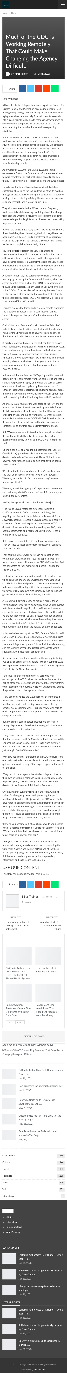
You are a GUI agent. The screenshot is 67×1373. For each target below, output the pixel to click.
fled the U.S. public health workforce (39, 697)
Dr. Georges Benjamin (36, 782)
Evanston (6, 1169)
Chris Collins (8, 325)
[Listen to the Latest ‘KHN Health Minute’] (48, 956)
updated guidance (36, 386)
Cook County (8, 1156)
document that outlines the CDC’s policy (25, 375)
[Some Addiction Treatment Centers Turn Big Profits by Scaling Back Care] (19, 993)
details (44, 874)
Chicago (6, 1162)
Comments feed (14, 1227)
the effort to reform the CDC (23, 251)
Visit (4, 1189)
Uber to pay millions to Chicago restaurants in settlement (18, 925)
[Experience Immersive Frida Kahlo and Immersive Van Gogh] (9, 1135)
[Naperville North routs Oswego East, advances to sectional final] (9, 1103)
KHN (4, 842)
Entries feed (12, 1222)
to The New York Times (33, 457)
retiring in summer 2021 (51, 662)
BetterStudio (40, 1370)
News (7, 30)
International (8, 1196)
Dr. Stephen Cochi (40, 287)
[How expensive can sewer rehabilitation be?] (9, 1089)
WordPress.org (13, 1232)
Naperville (7, 1176)
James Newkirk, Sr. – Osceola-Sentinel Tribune (50, 925)
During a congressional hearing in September (24, 450)
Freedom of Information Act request (45, 181)
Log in (9, 1217)
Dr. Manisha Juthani (37, 739)
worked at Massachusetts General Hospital (41, 612)
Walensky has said (38, 262)
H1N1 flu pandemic (47, 283)
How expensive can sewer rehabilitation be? (40, 1086)
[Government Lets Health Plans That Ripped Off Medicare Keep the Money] (48, 993)
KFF (34, 853)
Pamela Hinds (26, 237)
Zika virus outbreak (15, 287)
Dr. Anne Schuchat (49, 633)
